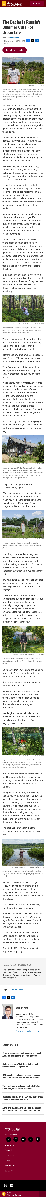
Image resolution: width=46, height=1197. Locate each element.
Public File (9, 1150)
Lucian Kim (14, 37)
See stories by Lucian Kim (27, 1031)
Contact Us (9, 1171)
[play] (3, 1194)
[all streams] (42, 1194)
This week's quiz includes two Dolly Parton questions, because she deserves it (21, 1087)
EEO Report (9, 1155)
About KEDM (10, 1166)
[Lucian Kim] (7, 1011)
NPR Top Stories (16, 990)
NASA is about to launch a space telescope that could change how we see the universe (21, 1076)
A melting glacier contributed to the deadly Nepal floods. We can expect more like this (21, 1109)
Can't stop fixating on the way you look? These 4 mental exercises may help (22, 1098)
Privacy (8, 1161)
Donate (38, 4)
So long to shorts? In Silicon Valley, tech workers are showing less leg (20, 1065)
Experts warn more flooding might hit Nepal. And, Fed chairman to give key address (22, 1054)
